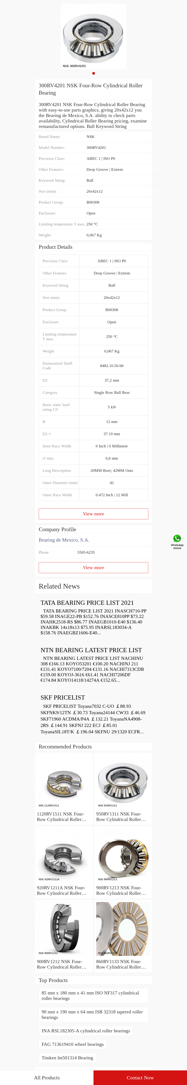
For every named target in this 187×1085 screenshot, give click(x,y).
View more (93, 513)
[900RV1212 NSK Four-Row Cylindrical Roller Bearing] (64, 956)
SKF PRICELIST (63, 697)
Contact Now (140, 1077)
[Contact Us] (177, 542)
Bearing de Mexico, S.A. (64, 540)
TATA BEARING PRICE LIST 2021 (87, 602)
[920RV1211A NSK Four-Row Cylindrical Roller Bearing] (64, 882)
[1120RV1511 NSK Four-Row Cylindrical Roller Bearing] (64, 808)
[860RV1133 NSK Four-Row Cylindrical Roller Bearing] (123, 956)
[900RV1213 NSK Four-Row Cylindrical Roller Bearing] (123, 882)
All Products (47, 1077)
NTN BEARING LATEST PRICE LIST (91, 650)
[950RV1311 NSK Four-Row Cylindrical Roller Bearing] (123, 808)
